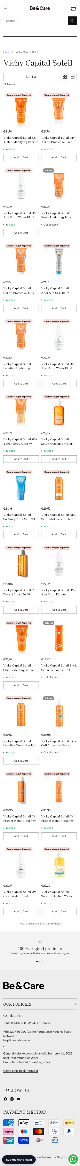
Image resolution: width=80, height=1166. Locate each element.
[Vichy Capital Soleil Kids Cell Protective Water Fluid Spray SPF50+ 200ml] (59, 712)
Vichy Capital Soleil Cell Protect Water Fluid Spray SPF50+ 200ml (21, 820)
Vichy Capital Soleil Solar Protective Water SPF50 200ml (56, 896)
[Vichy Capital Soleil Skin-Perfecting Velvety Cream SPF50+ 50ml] (21, 637)
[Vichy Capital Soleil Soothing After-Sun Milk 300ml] (21, 486)
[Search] (72, 20)
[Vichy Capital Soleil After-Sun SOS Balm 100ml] (59, 260)
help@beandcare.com (17, 1040)
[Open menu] (5, 8)
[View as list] (73, 77)
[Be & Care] (40, 8)
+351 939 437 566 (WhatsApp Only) (26, 1023)
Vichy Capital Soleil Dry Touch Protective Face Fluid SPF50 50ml (58, 141)
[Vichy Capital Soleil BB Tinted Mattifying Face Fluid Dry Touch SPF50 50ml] (21, 109)
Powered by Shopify (54, 1157)
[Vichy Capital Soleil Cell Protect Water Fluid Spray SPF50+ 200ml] (21, 788)
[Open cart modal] (73, 8)
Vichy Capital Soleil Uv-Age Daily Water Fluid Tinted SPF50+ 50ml (57, 368)
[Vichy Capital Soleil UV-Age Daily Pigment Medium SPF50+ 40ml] (59, 561)
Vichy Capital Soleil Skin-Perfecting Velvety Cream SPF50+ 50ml (19, 669)
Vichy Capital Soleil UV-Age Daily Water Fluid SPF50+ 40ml (20, 217)
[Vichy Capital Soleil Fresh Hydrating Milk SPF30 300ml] (59, 184)
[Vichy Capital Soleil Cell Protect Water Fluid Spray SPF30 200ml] (59, 788)
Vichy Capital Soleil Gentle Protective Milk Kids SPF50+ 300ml (18, 292)
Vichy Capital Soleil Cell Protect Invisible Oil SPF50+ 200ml (20, 594)
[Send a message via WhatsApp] (73, 1159)
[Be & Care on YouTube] (18, 1100)
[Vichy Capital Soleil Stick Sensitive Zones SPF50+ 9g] (59, 637)
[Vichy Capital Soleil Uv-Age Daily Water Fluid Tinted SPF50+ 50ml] (59, 335)
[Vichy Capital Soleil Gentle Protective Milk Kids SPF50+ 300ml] (21, 260)
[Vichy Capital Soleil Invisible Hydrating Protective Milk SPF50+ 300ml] (21, 335)
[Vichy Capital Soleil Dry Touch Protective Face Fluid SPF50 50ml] (59, 109)
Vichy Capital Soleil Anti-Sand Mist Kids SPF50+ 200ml (58, 518)
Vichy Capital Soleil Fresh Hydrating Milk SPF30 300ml (56, 217)
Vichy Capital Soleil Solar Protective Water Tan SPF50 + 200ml (56, 443)
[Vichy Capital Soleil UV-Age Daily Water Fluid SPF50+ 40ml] (21, 184)
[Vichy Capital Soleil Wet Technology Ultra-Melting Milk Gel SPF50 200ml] (21, 411)
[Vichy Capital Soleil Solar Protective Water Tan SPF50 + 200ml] (59, 411)
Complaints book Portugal (20, 1071)
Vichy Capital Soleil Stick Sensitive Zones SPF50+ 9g (59, 669)
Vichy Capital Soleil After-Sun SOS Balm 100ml (55, 292)
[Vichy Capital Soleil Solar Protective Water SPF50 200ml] (59, 863)
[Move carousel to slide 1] (37, 961)
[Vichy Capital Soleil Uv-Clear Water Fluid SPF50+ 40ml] (21, 863)
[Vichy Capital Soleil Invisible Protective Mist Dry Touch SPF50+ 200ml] (21, 712)
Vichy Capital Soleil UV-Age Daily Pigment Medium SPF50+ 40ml (58, 594)
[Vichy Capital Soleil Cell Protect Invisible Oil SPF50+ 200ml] (21, 561)
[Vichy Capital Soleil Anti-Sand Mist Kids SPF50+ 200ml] (59, 486)
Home (6, 52)
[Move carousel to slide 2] (40, 961)
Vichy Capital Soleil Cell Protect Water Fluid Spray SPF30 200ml (59, 820)
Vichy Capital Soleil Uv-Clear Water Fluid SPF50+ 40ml (20, 896)
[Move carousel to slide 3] (43, 961)
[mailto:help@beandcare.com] (3, 1045)
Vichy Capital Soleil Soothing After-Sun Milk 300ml (20, 518)
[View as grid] (65, 77)
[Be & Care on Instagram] (11, 1100)
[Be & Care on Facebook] (5, 1100)
